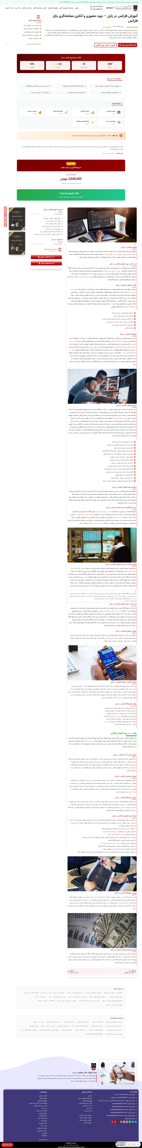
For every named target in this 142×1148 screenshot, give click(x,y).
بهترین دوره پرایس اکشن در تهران (77, 997)
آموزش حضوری (43, 1096)
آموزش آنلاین (43, 1098)
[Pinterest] (115, 1122)
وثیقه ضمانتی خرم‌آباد (97, 1022)
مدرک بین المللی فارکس (104, 512)
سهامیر (77, 8)
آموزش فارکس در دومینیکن (31, 993)
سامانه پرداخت (43, 1113)
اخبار (113, 849)
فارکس (94, 347)
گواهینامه (107, 574)
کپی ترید (85, 577)
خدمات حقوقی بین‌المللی (83, 1022)
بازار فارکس (91, 802)
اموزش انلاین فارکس (130, 571)
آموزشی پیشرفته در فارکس (128, 807)
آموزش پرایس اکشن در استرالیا (114, 1005)
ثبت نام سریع (7, 1145)
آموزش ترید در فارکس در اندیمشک (113, 993)
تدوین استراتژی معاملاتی (117, 835)
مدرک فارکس (118, 517)
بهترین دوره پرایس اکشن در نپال (57, 997)
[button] (135, 244)
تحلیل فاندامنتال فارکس (109, 832)
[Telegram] (138, 1144)
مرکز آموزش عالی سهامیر (97, 897)
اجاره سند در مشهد (39, 1022)
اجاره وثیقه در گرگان (80, 1030)
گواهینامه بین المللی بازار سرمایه (38, 1103)
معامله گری (92, 418)
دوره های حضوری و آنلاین (66, 8)
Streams (44, 1136)
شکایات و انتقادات (42, 1128)
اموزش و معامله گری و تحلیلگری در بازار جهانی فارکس (120, 254)
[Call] (129, 1144)
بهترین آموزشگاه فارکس (129, 897)
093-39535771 (121, 1145)
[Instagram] (118, 1122)
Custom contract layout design (94, 1034)
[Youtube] (121, 1122)
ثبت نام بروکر (9, 8)
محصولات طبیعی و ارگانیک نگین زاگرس (49, 1030)
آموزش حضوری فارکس (111, 638)
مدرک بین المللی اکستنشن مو (114, 1030)
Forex (91, 274)
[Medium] (130, 1122)
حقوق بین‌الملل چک (67, 1030)
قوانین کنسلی (87, 1123)
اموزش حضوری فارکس (78, 568)
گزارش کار (44, 1133)
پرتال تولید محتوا (42, 1118)
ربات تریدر (18, 8)
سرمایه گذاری (118, 596)
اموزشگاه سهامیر (131, 823)
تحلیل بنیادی (126, 353)
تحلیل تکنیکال (125, 829)
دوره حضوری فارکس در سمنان (74, 993)
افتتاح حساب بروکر (41, 1111)
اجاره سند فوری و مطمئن (47, 1026)
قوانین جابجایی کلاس (85, 1120)
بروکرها (108, 298)
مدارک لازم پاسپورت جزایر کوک (114, 1022)
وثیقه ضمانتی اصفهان (96, 1026)
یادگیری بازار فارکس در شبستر (93, 993)
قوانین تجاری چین (33, 1026)
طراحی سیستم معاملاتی (39, 8)
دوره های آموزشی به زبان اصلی (96, 1030)
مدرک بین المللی (26, 8)
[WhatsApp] (133, 1144)
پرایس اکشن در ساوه (40, 997)
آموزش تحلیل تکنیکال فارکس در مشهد (112, 1001)
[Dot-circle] (112, 1122)
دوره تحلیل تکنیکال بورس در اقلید (98, 997)
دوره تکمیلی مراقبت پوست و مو (80, 1026)
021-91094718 (121, 1143)
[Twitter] (124, 1122)
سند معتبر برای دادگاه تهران (53, 1022)
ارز (82, 957)
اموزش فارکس (74, 820)
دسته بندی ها (43, 1140)
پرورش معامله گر (122, 418)
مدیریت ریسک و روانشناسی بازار (110, 843)
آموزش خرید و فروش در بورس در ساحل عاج (52, 993)
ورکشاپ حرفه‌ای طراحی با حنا (28, 1030)
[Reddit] (127, 1122)
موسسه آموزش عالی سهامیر (112, 271)
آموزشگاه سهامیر (129, 307)
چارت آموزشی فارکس (85, 277)
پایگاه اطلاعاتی (43, 1116)
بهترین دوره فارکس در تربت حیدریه (66, 1001)
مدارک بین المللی (116, 716)
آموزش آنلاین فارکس (120, 347)
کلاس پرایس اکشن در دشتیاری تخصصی (89, 1001)
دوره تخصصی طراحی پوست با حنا (113, 1026)
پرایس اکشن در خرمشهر (115, 997)
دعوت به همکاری (42, 1131)
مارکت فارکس (132, 792)
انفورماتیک (88, 596)
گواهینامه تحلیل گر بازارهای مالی (84, 515)
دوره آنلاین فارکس (117, 698)
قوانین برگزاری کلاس (85, 1118)
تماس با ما (44, 1126)
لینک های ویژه (43, 1123)
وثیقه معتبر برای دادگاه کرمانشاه (113, 1034)
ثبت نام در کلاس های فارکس (112, 611)
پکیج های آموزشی (53, 8)
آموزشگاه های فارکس (117, 341)
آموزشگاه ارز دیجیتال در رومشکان (45, 1001)
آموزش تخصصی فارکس (126, 903)
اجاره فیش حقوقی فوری (63, 1026)
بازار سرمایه (89, 900)
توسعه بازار (44, 1121)
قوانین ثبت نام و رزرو (85, 1115)
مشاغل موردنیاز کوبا (69, 1022)
